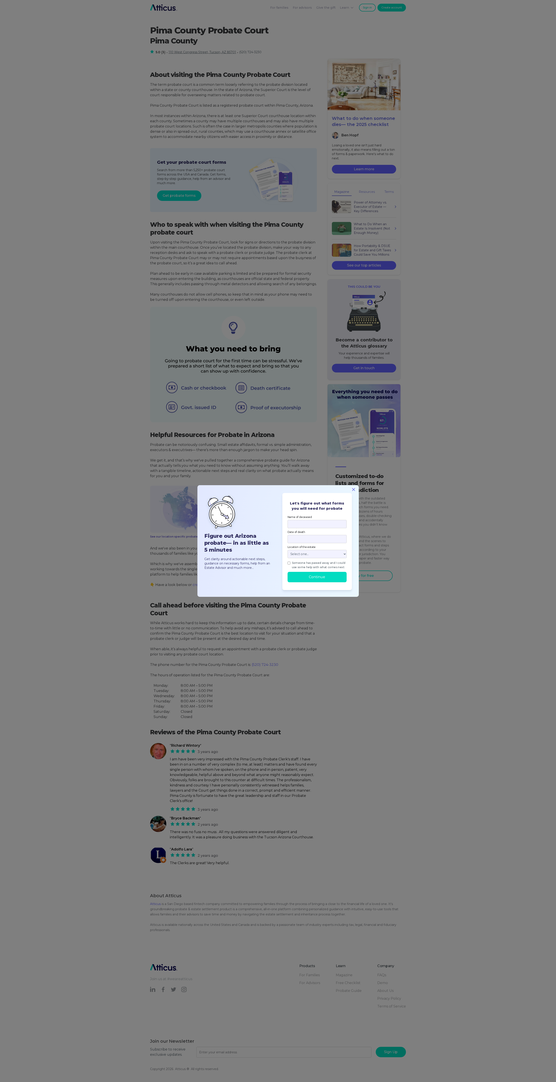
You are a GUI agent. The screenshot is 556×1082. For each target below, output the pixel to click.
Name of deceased (300, 517)
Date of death (296, 532)
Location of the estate (302, 547)
